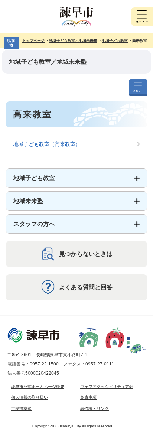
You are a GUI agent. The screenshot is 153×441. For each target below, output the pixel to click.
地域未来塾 (28, 201)
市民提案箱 (21, 408)
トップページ (33, 41)
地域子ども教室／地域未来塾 (73, 41)
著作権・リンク (94, 408)
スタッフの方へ (34, 224)
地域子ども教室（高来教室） (47, 144)
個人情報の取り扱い (29, 397)
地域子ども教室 (115, 41)
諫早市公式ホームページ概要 (37, 386)
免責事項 (88, 397)
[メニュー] (142, 16)
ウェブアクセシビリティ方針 (106, 386)
